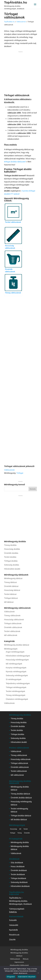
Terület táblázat (10, 594)
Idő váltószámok (10, 635)
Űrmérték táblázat (11, 586)
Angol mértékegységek (15, 652)
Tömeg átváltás (10, 545)
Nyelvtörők (13, 930)
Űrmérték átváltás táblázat (21, 798)
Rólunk (25, 959)
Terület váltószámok (12, 631)
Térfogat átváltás (11, 561)
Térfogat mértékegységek (16, 687)
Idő (20, 829)
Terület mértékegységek (15, 691)
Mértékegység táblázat (13, 578)
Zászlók (12, 940)
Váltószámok (21, 22)
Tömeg (19, 833)
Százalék (13, 920)
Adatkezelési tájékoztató (19, 965)
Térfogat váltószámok (12, 623)
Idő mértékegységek (14, 664)
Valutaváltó (13, 925)
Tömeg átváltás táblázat (20, 794)
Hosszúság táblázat (12, 590)
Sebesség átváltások (19, 882)
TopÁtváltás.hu (15, 2)
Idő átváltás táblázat (19, 819)
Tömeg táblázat (10, 582)
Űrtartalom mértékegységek (17, 699)
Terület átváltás (10, 557)
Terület (25, 829)
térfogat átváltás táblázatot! (15, 162)
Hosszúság (13, 829)
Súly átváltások (17, 863)
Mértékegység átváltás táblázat (16, 645)
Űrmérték (27, 833)
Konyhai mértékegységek (16, 668)
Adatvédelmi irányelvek (26, 977)
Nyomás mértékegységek (16, 672)
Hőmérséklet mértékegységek (18, 656)
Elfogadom (11, 977)
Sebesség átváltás (11, 565)
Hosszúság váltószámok (14, 620)
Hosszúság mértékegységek (17, 660)
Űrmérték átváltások (19, 870)
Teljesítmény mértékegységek (18, 683)
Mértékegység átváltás (20, 842)
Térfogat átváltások (18, 878)
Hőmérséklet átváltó (12, 569)
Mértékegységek (10, 649)
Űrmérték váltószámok (13, 627)
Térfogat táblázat (11, 598)
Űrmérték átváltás (11, 553)
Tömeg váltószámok (12, 615)
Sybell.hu (13, 912)
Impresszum (19, 962)
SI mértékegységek (13, 679)
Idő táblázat (8, 602)
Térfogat (19, 473)
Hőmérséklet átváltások (20, 886)
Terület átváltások (18, 874)
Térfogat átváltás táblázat (21, 816)
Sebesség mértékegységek (17, 675)
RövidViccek (14, 935)
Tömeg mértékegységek (15, 695)
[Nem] (38, 973)
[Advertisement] (20, 73)
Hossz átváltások (17, 866)
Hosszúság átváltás (12, 549)
